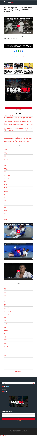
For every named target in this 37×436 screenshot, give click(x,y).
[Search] (32, 2)
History (5, 5)
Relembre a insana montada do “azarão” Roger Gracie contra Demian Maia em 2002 (17, 121)
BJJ (7, 56)
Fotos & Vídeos (6, 169)
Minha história (6, 191)
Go (33, 383)
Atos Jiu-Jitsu (6, 159)
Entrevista (5, 168)
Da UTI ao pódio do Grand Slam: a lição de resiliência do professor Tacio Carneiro (17, 130)
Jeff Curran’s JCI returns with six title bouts (11, 126)
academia (5, 149)
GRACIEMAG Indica (7, 175)
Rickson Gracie (6, 57)
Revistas (5, 206)
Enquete (5, 166)
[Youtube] (3, 386)
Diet (4, 301)
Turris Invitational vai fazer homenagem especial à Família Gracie (14, 118)
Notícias (5, 200)
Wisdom (5, 217)
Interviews (5, 184)
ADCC (5, 152)
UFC (4, 216)
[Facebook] (6, 386)
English (5, 165)
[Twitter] (8, 386)
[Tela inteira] (32, 238)
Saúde (5, 207)
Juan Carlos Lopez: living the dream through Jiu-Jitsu (12, 115)
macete (5, 190)
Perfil (4, 203)
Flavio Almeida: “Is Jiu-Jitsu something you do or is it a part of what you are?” (8, 72)
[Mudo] (30, 238)
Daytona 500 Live (3, 435)
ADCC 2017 (5, 153)
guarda (5, 317)
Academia (5, 150)
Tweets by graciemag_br (18, 371)
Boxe (4, 162)
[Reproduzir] (4, 238)
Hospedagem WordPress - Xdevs (18, 432)
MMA (4, 194)
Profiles (5, 204)
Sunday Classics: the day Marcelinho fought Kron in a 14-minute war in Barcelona (18, 72)
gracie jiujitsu (16, 56)
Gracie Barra (6, 172)
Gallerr (5, 171)
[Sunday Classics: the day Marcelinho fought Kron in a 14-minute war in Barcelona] (18, 66)
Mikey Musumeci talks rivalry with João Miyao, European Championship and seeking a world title (28, 72)
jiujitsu (25, 56)
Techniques (5, 210)
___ (4, 147)
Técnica (5, 213)
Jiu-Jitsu (5, 187)
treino (4, 214)
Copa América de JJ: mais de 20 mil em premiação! (12, 123)
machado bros (28, 56)
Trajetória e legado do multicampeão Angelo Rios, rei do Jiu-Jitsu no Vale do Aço (17, 120)
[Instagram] (4, 386)
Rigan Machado (12, 57)
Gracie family (10, 56)
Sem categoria (6, 209)
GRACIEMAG (21, 56)
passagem (5, 201)
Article (5, 156)
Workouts (5, 219)
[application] (18, 231)
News (5, 197)
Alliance (5, 155)
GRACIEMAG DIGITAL (7, 174)
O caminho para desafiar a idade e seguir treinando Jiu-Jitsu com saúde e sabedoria (18, 117)
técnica (5, 349)
